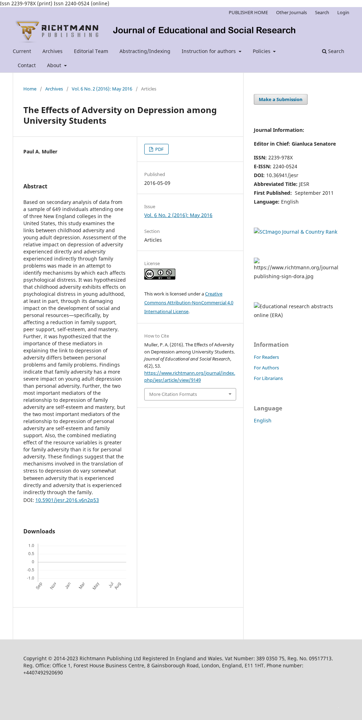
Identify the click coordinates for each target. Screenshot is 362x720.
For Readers (266, 357)
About (55, 65)
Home (29, 89)
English (263, 420)
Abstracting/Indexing (144, 51)
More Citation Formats (173, 394)
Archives (52, 51)
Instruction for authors (209, 51)
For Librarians (268, 378)
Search (335, 51)
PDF (159, 149)
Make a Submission (281, 99)
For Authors (266, 367)
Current (22, 51)
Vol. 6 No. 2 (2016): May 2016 (102, 89)
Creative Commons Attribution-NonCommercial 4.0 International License (188, 303)
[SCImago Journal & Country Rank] (295, 231)
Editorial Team (91, 51)
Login (343, 12)
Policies (262, 51)
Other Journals (291, 12)
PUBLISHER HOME (248, 12)
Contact (27, 65)
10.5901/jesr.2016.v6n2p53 (67, 500)
